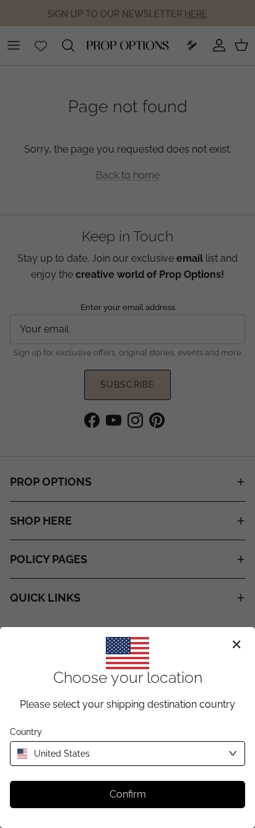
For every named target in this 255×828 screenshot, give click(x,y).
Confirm (128, 794)
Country (26, 732)
